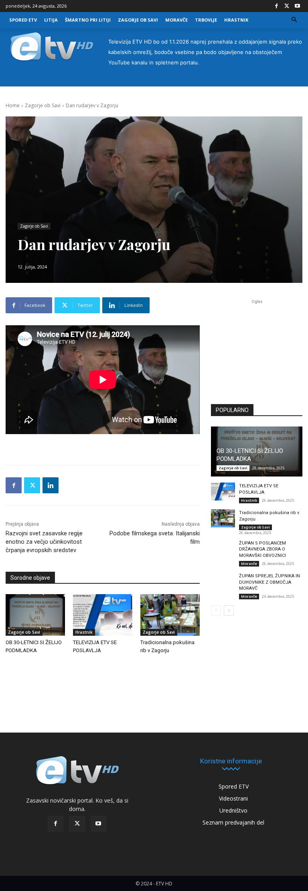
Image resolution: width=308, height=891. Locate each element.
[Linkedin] (51, 485)
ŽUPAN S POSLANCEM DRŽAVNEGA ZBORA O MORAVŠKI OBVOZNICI (262, 549)
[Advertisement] (256, 349)
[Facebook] (276, 6)
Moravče (249, 563)
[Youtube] (297, 6)
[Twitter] (287, 6)
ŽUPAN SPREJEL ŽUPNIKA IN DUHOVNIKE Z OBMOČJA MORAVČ (269, 582)
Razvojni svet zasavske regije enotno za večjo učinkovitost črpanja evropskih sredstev (44, 542)
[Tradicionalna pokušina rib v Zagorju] (170, 615)
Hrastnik (84, 632)
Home (13, 105)
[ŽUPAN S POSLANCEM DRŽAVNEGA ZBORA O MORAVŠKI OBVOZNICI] (223, 549)
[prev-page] (216, 610)
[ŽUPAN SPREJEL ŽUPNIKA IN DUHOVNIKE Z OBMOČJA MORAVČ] (223, 582)
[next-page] (229, 610)
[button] (294, 20)
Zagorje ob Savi (43, 105)
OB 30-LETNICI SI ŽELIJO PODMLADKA (250, 455)
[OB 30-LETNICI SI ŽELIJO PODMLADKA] (35, 615)
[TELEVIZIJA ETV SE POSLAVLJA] (102, 615)
